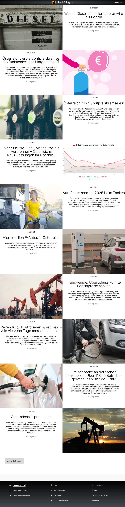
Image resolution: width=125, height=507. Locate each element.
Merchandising (59, 490)
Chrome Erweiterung (61, 500)
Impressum (96, 500)
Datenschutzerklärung (100, 495)
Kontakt (95, 490)
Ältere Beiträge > (14, 461)
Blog (55, 485)
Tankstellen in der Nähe (21, 496)
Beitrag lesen (93, 31)
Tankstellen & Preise (20, 491)
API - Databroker (98, 485)
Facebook (57, 495)
